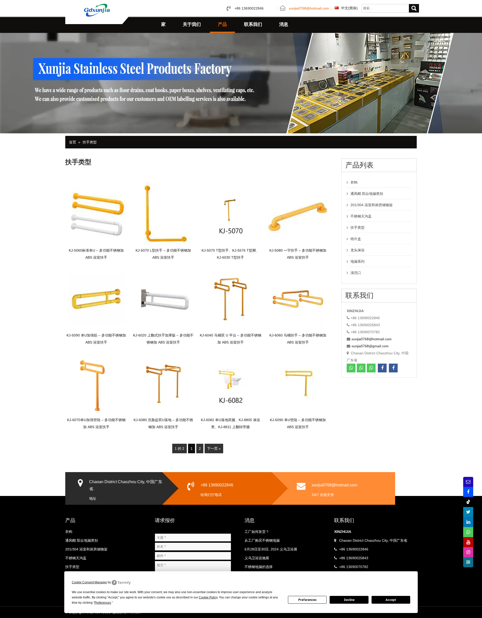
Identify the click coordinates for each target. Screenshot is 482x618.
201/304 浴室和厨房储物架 (371, 205)
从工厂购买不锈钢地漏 (262, 540)
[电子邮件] (468, 482)
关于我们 (192, 24)
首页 (72, 142)
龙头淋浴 (357, 250)
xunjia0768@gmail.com (370, 346)
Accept (391, 600)
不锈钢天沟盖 (361, 216)
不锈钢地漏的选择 (259, 567)
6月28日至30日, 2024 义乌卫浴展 (271, 549)
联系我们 (253, 24)
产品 (222, 24)
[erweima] (468, 562)
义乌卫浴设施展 (257, 558)
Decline (349, 600)
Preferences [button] (102, 602)
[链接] (468, 522)
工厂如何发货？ (257, 532)
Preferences (307, 600)
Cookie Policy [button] (208, 597)
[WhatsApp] (351, 368)
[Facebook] (382, 368)
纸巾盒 (355, 239)
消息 (283, 24)
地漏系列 (357, 261)
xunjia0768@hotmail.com (309, 9)
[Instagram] (468, 552)
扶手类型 (90, 142)
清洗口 (355, 273)
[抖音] (468, 502)
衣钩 (353, 182)
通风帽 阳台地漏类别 (366, 194)
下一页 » (214, 448)
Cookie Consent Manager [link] (89, 582)
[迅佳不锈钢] (97, 10)
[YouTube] (468, 542)
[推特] (468, 512)
